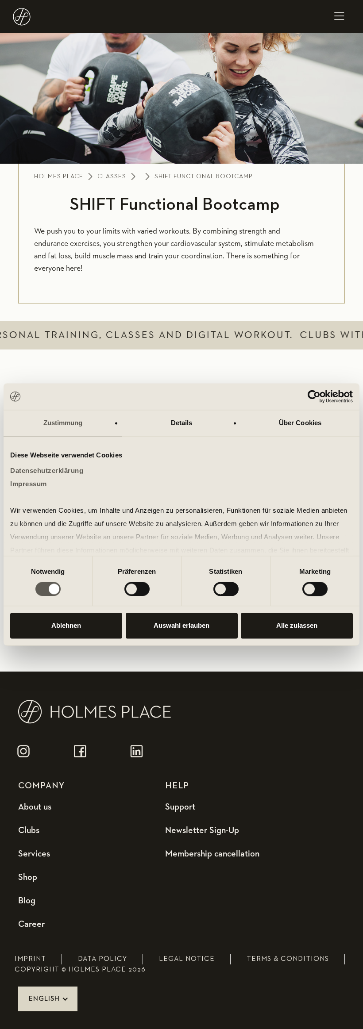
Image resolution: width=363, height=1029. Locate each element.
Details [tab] (182, 422)
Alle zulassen (296, 626)
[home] (21, 17)
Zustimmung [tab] (63, 422)
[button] (339, 16)
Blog (26, 900)
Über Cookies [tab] (300, 422)
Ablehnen (66, 626)
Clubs (28, 830)
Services (34, 853)
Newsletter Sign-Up (202, 830)
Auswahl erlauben (181, 626)
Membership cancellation (212, 853)
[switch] (137, 589)
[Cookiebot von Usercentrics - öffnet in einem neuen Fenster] (314, 396)
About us (34, 806)
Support (180, 806)
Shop (27, 877)
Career (31, 924)
